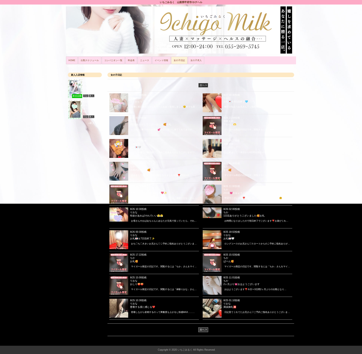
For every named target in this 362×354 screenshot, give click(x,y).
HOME (71, 60)
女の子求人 (196, 60)
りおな (86, 84)
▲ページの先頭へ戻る (282, 342)
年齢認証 (72, 66)
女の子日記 (179, 60)
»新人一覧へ (95, 123)
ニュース (144, 60)
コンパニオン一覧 (113, 60)
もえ (85, 105)
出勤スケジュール (90, 60)
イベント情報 (161, 60)
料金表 (131, 60)
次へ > (203, 85)
